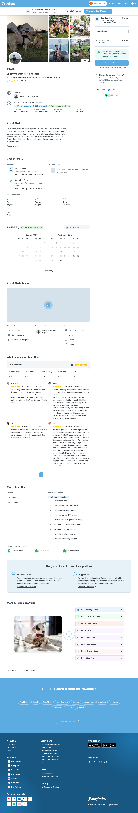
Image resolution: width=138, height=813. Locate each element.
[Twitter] (95, 762)
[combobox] (77, 227)
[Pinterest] (106, 762)
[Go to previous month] (18, 235)
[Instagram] (100, 762)
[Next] (60, 474)
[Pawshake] (8, 3)
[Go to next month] (78, 235)
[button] (112, 54)
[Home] (8, 670)
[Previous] (36, 474)
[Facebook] (90, 762)
